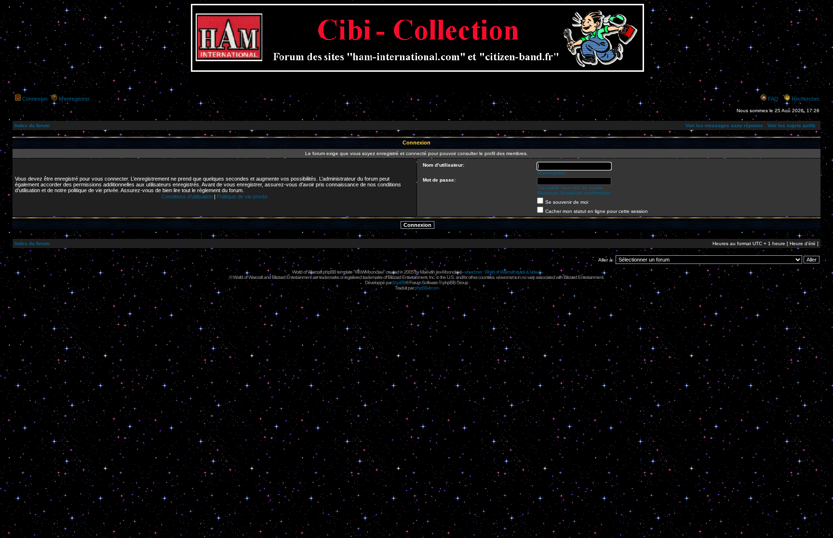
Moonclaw (451, 272)
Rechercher (806, 99)
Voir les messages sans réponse (724, 125)
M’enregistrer (74, 99)
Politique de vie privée (242, 196)
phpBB (398, 282)
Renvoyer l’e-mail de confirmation (574, 193)
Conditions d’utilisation (187, 196)
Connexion (34, 99)
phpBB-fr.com (427, 287)
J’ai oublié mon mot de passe (570, 187)
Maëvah (427, 272)
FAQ (773, 99)
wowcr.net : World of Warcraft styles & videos (502, 272)
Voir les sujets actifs (791, 125)
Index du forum (32, 125)
